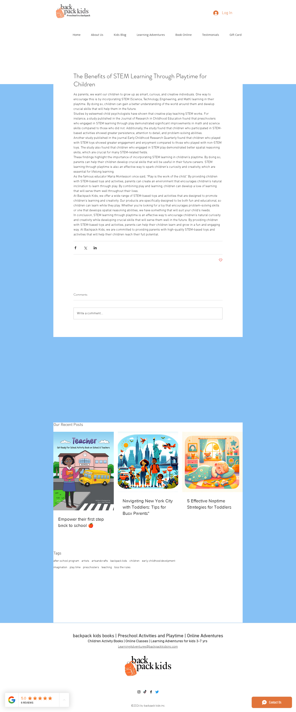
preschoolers (91, 567)
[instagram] (139, 692)
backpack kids (118, 561)
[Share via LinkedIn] (95, 248)
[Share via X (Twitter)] (85, 248)
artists (85, 561)
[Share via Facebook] (75, 248)
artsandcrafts (100, 561)
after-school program (66, 561)
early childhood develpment (158, 561)
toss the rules (122, 567)
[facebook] (151, 692)
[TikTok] (145, 692)
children (134, 561)
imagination (60, 567)
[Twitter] (157, 692)
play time (75, 567)
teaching (106, 567)
